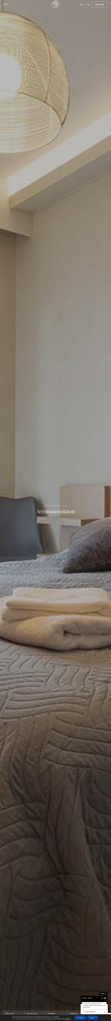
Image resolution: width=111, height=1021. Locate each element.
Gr (84, 4)
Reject (92, 1018)
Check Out (32, 1013)
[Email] (105, 998)
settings (68, 1019)
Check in (9, 1013)
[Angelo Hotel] (55, 5)
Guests (51, 1013)
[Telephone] (89, 4)
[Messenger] (102, 998)
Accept (80, 1018)
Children (73, 1013)
